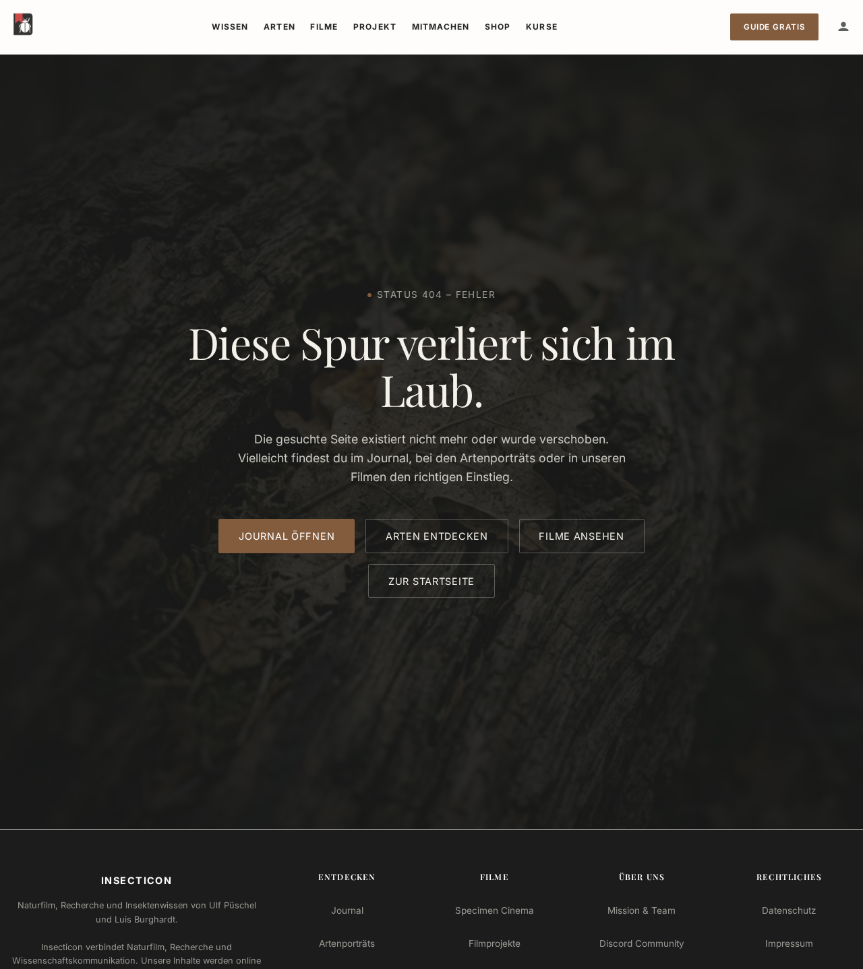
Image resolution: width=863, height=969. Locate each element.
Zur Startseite (431, 581)
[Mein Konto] (843, 27)
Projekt (374, 27)
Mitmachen (441, 27)
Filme (324, 27)
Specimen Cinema (494, 910)
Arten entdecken (437, 536)
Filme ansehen (581, 536)
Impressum (789, 943)
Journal (347, 910)
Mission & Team (641, 910)
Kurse (542, 27)
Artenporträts (347, 943)
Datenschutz (789, 910)
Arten (279, 27)
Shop (498, 27)
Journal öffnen (286, 536)
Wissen (230, 27)
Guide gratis (774, 27)
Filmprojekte (494, 943)
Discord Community (641, 943)
